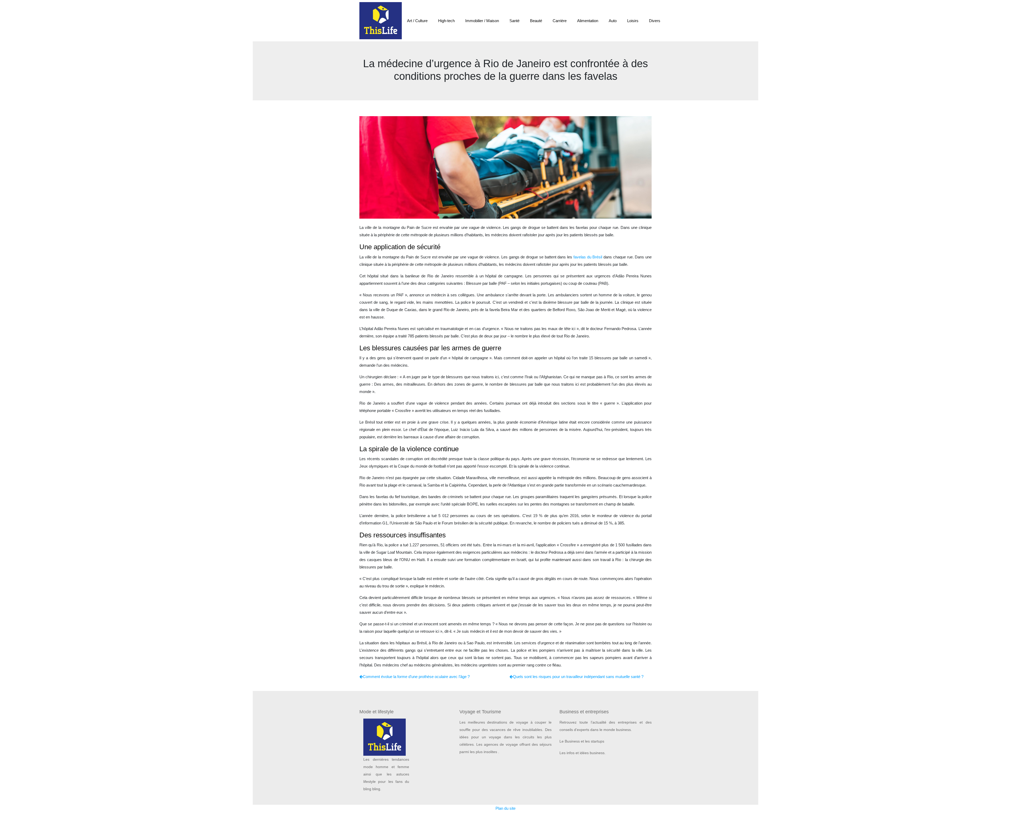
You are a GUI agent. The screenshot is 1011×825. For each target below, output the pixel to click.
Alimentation (587, 20)
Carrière (560, 20)
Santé (514, 20)
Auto (613, 20)
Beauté (536, 20)
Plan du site (505, 808)
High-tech (446, 20)
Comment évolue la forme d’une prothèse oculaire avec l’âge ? (416, 676)
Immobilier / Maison (482, 20)
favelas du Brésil (588, 257)
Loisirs (632, 20)
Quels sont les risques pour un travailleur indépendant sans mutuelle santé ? (578, 676)
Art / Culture (417, 20)
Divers (654, 20)
